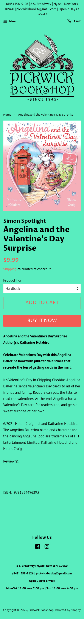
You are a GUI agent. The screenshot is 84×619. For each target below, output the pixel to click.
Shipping (10, 269)
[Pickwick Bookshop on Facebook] (37, 547)
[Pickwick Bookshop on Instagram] (46, 547)
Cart (77, 21)
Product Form (14, 280)
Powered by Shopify (68, 610)
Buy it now (42, 321)
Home (7, 115)
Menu (12, 21)
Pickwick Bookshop (41, 610)
